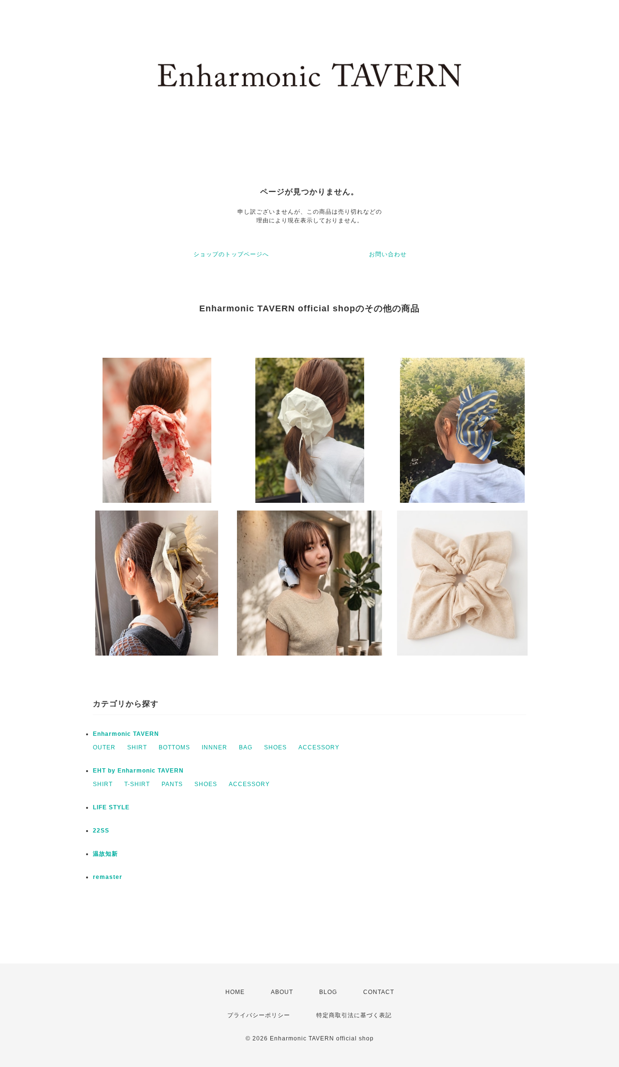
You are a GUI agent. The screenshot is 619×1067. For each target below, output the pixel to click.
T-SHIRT (137, 784)
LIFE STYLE (111, 807)
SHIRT (137, 747)
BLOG (328, 992)
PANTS (172, 784)
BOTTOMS (174, 747)
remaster (107, 877)
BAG (245, 747)
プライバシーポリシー (258, 1015)
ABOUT (282, 992)
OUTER (104, 747)
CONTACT (378, 992)
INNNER (214, 747)
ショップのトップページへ (231, 254)
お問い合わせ (388, 254)
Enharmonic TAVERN (126, 734)
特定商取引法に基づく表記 (354, 1015)
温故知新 (105, 853)
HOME (235, 992)
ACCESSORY (318, 747)
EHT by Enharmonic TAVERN (138, 770)
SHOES (275, 747)
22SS (101, 830)
